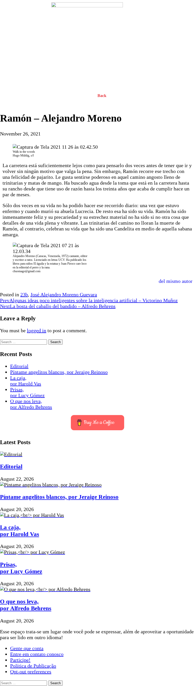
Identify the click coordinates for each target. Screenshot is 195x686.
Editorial (19, 366)
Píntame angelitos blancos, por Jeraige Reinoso (59, 372)
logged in (36, 330)
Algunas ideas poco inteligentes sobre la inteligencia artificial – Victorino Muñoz (89, 300)
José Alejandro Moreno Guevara (63, 294)
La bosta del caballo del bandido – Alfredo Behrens (58, 306)
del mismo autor (175, 281)
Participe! (20, 660)
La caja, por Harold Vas (25, 380)
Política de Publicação (33, 666)
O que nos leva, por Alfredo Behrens (31, 404)
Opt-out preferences (30, 671)
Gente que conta (26, 648)
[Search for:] (24, 341)
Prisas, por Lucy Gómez (27, 392)
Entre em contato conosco (36, 654)
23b (24, 294)
